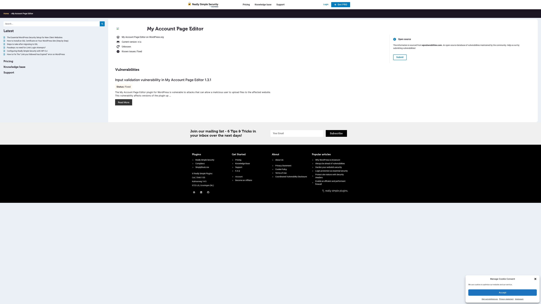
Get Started (239, 154)
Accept (502, 292)
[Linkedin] (201, 192)
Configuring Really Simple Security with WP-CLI (27, 51)
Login (325, 4)
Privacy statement (506, 299)
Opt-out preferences (490, 299)
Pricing (246, 4)
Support (280, 4)
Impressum (519, 299)
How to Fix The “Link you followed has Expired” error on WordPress (35, 54)
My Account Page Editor (134, 37)
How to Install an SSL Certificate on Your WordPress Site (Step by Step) (37, 41)
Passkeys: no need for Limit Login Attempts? (26, 47)
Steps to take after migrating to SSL (22, 44)
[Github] (208, 192)
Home (6, 13)
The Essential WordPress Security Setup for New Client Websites (34, 37)
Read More (123, 102)
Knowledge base (263, 4)
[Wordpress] (194, 192)
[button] (535, 279)
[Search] (102, 23)
